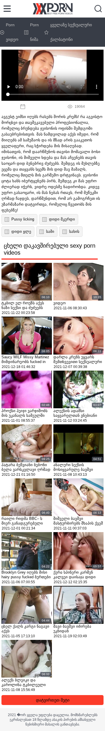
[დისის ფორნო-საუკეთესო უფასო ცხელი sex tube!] (52, 9)
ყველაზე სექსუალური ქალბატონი (71, 32)
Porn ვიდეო (12, 32)
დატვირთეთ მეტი (52, 700)
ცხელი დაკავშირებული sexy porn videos (49, 249)
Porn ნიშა (34, 32)
